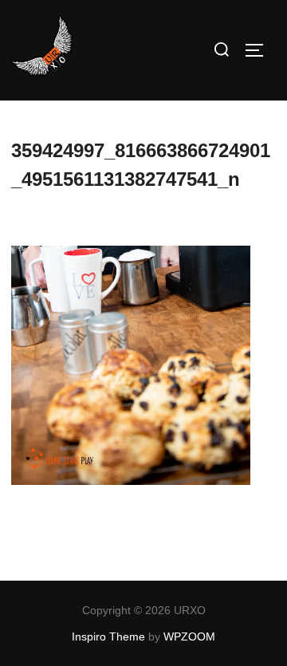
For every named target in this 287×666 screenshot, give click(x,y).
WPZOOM (189, 636)
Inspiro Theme (108, 636)
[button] (42, 46)
